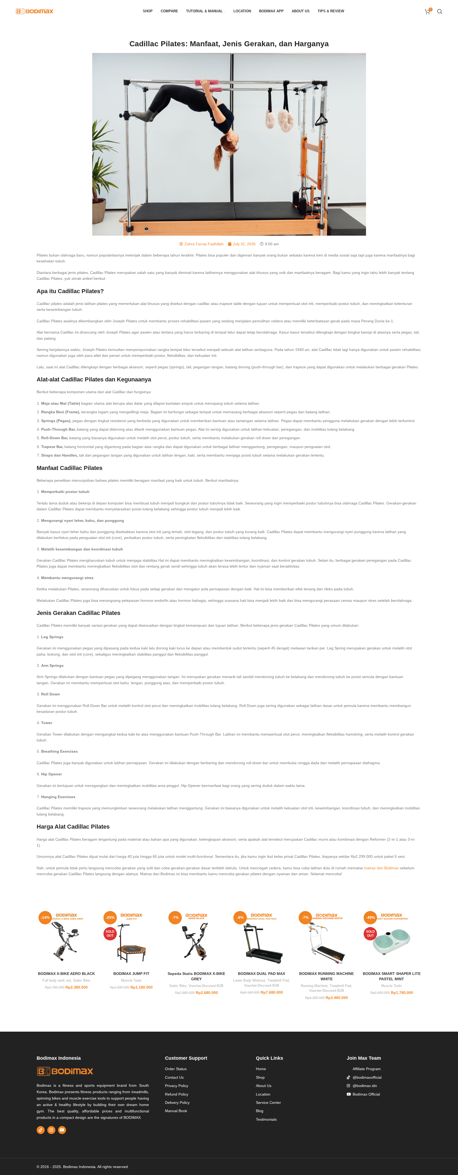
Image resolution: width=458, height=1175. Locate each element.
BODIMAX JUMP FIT (131, 973)
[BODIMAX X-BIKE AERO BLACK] (66, 939)
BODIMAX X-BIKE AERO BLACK (66, 973)
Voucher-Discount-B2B (206, 986)
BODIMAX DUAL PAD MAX (261, 973)
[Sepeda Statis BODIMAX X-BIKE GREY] (196, 939)
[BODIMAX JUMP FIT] (131, 939)
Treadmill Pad (278, 980)
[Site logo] (35, 11)
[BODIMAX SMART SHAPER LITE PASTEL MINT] (391, 939)
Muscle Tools (131, 980)
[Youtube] (62, 1130)
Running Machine (314, 986)
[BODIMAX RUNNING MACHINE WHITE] (326, 939)
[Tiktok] (41, 1130)
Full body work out (57, 980)
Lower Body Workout (249, 980)
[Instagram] (51, 1130)
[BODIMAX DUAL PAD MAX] (261, 939)
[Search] (439, 11)
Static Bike (81, 980)
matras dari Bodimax (381, 868)
